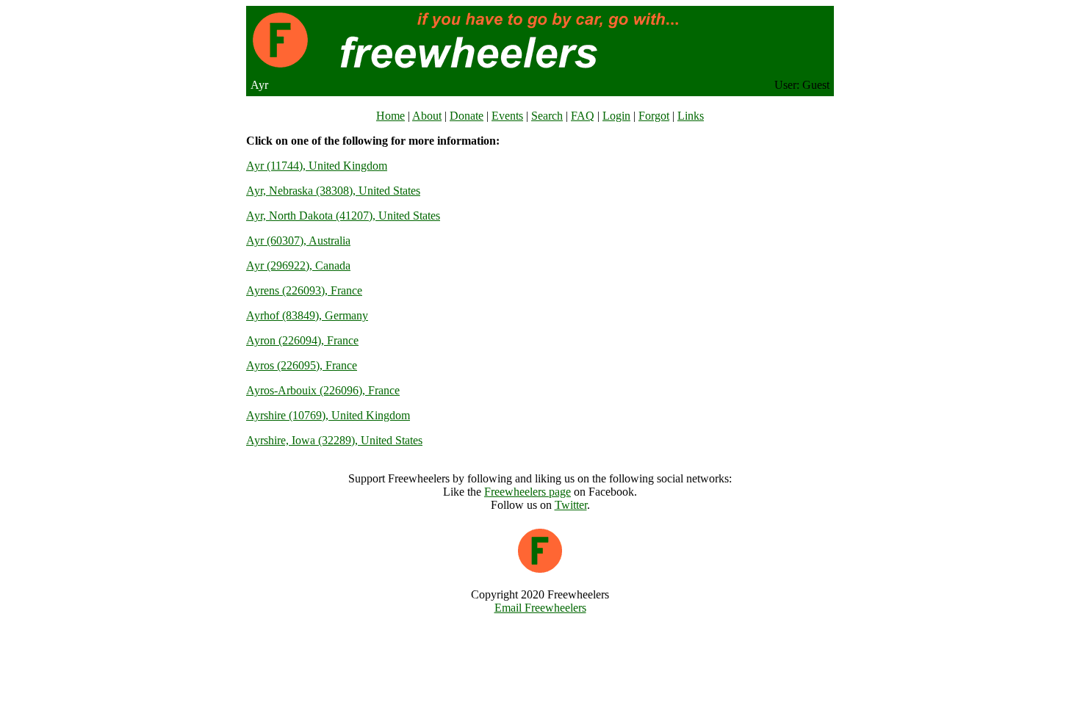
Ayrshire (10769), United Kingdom (328, 415)
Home (390, 115)
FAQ (582, 115)
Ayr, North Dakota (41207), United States (343, 215)
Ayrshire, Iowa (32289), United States (334, 440)
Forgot (653, 115)
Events (507, 115)
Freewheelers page (527, 491)
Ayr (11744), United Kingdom (316, 165)
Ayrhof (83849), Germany (307, 315)
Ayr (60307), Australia (298, 240)
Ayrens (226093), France (304, 290)
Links (690, 115)
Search (547, 115)
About (427, 115)
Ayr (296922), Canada (298, 265)
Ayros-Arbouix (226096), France (323, 390)
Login (616, 115)
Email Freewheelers (540, 607)
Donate (466, 115)
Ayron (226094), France (302, 340)
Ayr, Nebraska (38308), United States (333, 190)
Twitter (571, 505)
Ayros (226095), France (301, 365)
